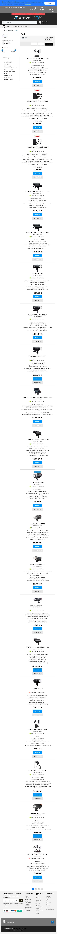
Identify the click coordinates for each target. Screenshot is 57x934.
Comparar (49, 44)
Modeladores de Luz (10, 67)
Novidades (15, 26)
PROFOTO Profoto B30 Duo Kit (37, 647)
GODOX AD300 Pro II (37, 482)
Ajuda (42, 9)
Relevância (48, 39)
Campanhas (24, 26)
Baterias (7, 73)
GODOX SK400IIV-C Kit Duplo (37, 58)
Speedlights (8, 62)
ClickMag (48, 906)
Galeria (47, 904)
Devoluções (28, 910)
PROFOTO (7, 43)
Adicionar (37, 81)
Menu (8, 26)
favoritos (38, 85)
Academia (48, 902)
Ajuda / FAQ (28, 899)
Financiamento (39, 907)
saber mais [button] (28, 4)
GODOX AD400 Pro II (37, 524)
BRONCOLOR (8, 40)
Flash (6, 64)
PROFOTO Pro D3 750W (37, 356)
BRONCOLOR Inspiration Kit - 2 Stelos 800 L (37, 397)
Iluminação (10, 30)
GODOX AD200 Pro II (37, 606)
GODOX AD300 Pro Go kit (37, 770)
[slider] (2, 50)
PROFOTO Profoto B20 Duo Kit (37, 440)
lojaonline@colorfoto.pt (8, 922)
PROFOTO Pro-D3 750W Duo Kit (37, 232)
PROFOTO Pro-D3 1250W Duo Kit (37, 191)
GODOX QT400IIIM (37, 813)
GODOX (7, 42)
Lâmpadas (7, 77)
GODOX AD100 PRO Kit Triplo (37, 101)
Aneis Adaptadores (10, 71)
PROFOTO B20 (37, 688)
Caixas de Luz (8, 69)
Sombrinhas (8, 75)
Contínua (7, 66)
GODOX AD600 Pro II (37, 565)
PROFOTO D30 (37, 274)
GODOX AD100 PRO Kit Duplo (37, 147)
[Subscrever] (21, 900)
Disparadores (8, 79)
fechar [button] (49, 3)
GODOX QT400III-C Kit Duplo (37, 729)
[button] (26, 38)
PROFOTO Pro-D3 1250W (37, 315)
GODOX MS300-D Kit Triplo (37, 854)
